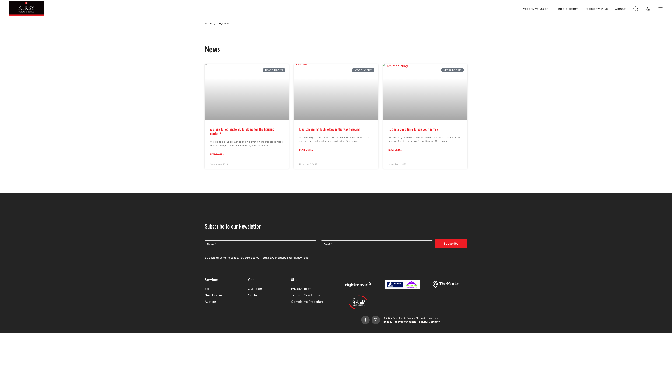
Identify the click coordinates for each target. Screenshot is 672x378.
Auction (210, 302)
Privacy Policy (301, 257)
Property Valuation (535, 9)
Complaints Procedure (307, 302)
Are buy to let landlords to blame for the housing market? (242, 131)
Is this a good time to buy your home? (413, 129)
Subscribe (451, 244)
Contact (620, 9)
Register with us (596, 9)
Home (208, 23)
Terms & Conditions (273, 257)
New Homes (213, 295)
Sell (207, 289)
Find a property (566, 9)
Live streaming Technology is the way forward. (329, 129)
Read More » (217, 154)
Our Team (255, 289)
